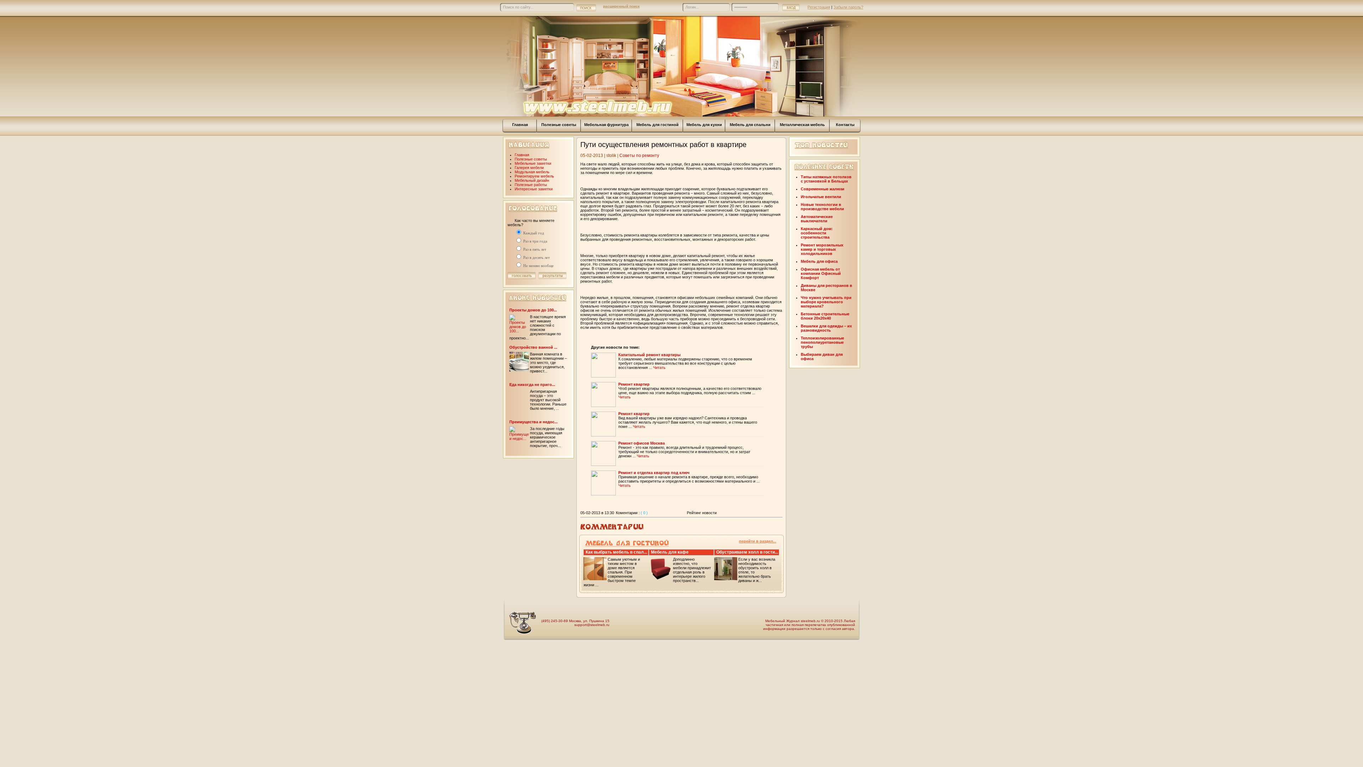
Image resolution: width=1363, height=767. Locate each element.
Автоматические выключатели (817, 218)
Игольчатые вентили (821, 197)
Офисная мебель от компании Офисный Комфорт (821, 273)
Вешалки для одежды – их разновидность (826, 328)
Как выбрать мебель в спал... (616, 552)
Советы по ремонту (639, 155)
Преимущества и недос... (533, 422)
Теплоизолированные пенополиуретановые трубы (822, 342)
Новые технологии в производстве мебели (822, 206)
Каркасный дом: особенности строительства (817, 233)
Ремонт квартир (634, 384)
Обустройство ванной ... (533, 347)
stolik (611, 155)
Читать (659, 367)
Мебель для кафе (670, 552)
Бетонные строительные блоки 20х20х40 (825, 316)
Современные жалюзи (822, 189)
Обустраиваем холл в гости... (747, 552)
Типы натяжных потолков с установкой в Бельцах (826, 179)
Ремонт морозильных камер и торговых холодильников (822, 249)
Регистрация (819, 7)
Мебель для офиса (819, 261)
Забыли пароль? (848, 7)
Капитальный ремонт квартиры (649, 355)
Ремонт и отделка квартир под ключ (653, 472)
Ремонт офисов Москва (641, 443)
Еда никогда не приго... (532, 384)
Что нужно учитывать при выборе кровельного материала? (826, 301)
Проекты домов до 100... (533, 310)
